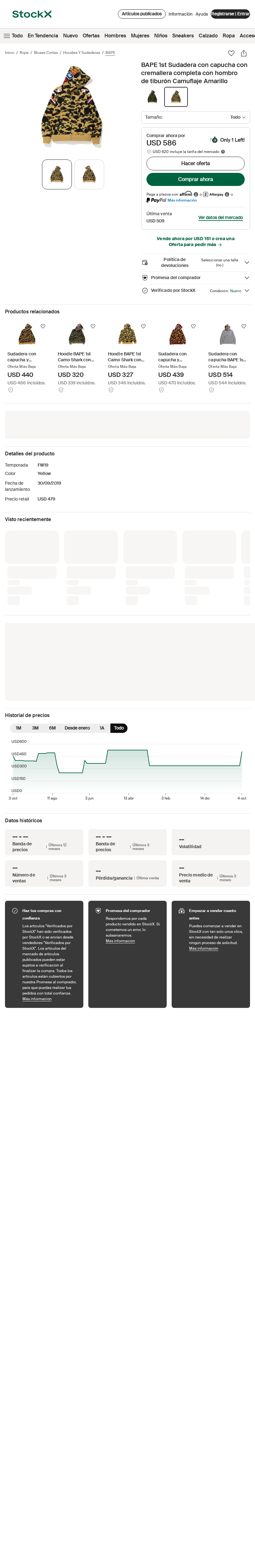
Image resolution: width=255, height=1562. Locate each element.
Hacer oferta (195, 163)
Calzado (208, 35)
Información (180, 15)
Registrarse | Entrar (230, 14)
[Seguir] (43, 326)
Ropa (229, 35)
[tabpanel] (72, 107)
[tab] (57, 174)
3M (35, 625)
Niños (160, 35)
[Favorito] (231, 53)
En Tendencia (43, 35)
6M (52, 625)
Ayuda (202, 14)
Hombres (115, 35)
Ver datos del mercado (220, 217)
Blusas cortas (46, 52)
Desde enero (77, 625)
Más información (182, 200)
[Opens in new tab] (196, 194)
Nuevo (70, 35)
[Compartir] (244, 53)
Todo (17, 35)
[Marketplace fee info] (222, 151)
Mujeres (140, 35)
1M (18, 625)
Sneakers (183, 35)
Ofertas (91, 35)
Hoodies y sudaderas (81, 52)
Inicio (9, 52)
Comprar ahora (195, 179)
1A (102, 625)
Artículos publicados (142, 14)
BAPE (110, 52)
